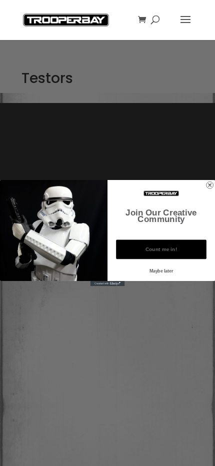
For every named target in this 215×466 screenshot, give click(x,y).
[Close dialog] (210, 185)
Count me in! (162, 249)
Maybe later (162, 270)
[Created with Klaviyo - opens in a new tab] (107, 283)
